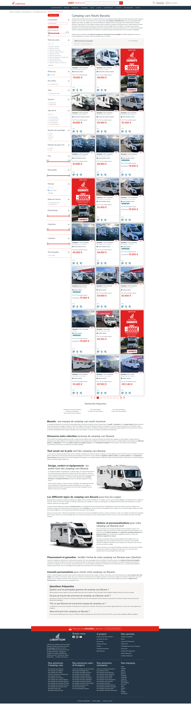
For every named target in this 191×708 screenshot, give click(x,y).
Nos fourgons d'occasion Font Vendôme (83, 683)
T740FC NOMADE (80, 113)
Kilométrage (53, 210)
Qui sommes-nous (108, 7)
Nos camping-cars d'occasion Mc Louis (58, 685)
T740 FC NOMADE (80, 329)
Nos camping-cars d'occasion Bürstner (58, 681)
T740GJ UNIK (103, 329)
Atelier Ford (124, 644)
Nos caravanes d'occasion (103, 683)
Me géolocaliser (54, 27)
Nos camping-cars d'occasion (55, 678)
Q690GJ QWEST (79, 286)
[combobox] (104, 3)
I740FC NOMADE (104, 286)
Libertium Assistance (126, 637)
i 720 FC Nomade (105, 197)
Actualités (118, 7)
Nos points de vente (102, 639)
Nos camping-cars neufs (54, 676)
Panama (123, 688)
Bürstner (123, 674)
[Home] (19, 2)
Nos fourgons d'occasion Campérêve (82, 678)
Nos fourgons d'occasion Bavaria (81, 674)
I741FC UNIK (127, 374)
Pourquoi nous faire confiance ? (105, 637)
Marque (51, 184)
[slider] (47, 161)
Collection (52, 224)
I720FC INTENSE (104, 68)
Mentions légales (96, 701)
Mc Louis (123, 684)
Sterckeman (124, 693)
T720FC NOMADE (105, 113)
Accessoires (84, 7)
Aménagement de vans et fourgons (130, 646)
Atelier (92, 7)
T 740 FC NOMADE (129, 197)
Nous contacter (173, 3)
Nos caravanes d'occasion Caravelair (106, 687)
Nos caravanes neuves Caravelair (105, 674)
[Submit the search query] (49, 44)
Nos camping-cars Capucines (55, 669)
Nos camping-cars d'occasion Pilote (57, 687)
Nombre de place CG (56, 145)
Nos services (75, 7)
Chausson (123, 679)
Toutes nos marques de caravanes (106, 669)
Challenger (124, 677)
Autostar (123, 668)
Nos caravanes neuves (103, 671)
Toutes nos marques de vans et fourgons (83, 669)
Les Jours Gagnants (56, 7)
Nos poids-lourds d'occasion (55, 690)
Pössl (122, 690)
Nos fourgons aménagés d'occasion (81, 672)
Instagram (77, 637)
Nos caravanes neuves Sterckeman (106, 679)
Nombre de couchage (56, 130)
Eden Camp (124, 681)
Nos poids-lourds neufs (54, 688)
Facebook (73, 637)
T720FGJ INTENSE (80, 68)
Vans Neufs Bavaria (95, 409)
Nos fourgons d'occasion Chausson (81, 681)
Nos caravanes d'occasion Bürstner (106, 685)
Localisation (52, 20)
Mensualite (52, 170)
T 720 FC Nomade (105, 242)
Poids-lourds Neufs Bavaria (118, 411)
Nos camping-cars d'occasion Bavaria (58, 679)
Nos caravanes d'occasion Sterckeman (107, 690)
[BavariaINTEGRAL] (107, 57)
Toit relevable (53, 252)
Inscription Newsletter (103, 648)
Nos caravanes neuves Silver (104, 678)
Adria (122, 667)
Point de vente (53, 40)
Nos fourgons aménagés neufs (80, 671)
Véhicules (66, 7)
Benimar (123, 672)
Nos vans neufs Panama (78, 687)
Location (98, 7)
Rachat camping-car (126, 653)
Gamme (51, 99)
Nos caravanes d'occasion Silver (105, 688)
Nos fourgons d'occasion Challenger (82, 679)
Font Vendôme (125, 683)
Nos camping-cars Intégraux (55, 671)
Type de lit (52, 110)
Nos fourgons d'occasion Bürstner (81, 676)
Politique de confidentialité (84, 701)
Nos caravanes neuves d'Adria (105, 681)
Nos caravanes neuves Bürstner (105, 672)
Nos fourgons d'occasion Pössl (80, 685)
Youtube (81, 637)
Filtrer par (52, 71)
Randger (123, 692)
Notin (122, 686)
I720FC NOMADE (128, 113)
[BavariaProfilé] (132, 187)
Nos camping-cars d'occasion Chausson (58, 683)
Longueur (51, 238)
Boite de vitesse (54, 199)
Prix (49, 156)
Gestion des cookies (107, 701)
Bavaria (123, 670)
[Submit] (121, 3)
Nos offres (52, 81)
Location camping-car (126, 656)
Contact (137, 7)
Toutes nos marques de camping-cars (58, 674)
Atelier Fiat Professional (127, 641)
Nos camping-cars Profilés (55, 672)
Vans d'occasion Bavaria (119, 409)
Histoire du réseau (102, 644)
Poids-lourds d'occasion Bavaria (72, 413)
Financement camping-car (128, 651)
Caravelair (123, 675)
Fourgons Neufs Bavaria (72, 411)
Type (50, 90)
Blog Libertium (101, 651)
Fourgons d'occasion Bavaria (95, 411)
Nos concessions (128, 7)
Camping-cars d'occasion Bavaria (72, 409)
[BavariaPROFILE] (83, 57)
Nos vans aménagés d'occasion (80, 688)
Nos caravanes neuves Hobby (104, 676)
